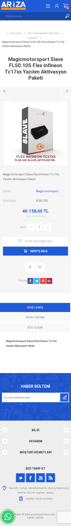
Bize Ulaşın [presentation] (35, 327)
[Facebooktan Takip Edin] (30, 477)
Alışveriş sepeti (65, 6)
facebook (30, 281)
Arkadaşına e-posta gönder (40, 267)
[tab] (35, 308)
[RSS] (50, 477)
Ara (67, 16)
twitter (37, 281)
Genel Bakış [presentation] (35, 307)
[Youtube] (40, 477)
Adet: (23, 227)
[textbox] (31, 16)
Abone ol (64, 397)
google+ (49, 281)
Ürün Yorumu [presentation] (35, 317)
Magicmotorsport (47, 191)
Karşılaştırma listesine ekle (30, 267)
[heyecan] (20, 477)
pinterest (43, 281)
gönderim (33, 216)
